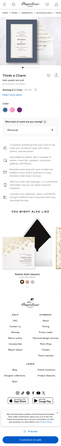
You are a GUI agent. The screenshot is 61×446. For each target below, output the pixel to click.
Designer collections (14, 375)
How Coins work (12, 94)
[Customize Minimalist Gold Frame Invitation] (30, 41)
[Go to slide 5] (33, 67)
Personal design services (46, 338)
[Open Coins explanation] (35, 90)
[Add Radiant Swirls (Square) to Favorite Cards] (27, 287)
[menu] (4, 4)
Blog (14, 369)
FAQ (15, 320)
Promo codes (46, 332)
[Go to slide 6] (35, 67)
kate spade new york (13, 80)
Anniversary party (44, 13)
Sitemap (15, 332)
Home (5, 13)
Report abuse (15, 349)
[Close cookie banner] (57, 413)
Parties (14, 13)
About (46, 320)
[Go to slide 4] (30, 67)
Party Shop (46, 344)
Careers (46, 349)
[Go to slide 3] (28, 67)
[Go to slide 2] (25, 67)
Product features (46, 375)
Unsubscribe (15, 344)
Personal (12, 130)
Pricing (45, 326)
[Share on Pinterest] (28, 393)
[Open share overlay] (56, 75)
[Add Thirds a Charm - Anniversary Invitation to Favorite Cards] (49, 76)
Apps (14, 381)
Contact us (15, 326)
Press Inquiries (46, 355)
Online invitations (46, 369)
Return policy (15, 338)
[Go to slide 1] (22, 67)
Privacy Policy (46, 422)
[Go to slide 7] (38, 67)
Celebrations (27, 13)
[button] (45, 121)
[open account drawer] (56, 4)
